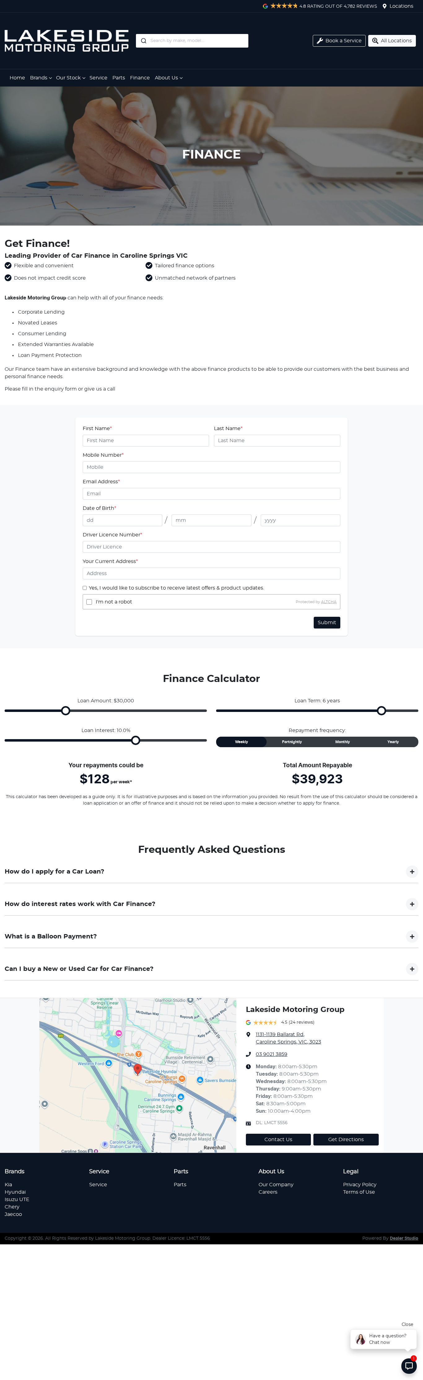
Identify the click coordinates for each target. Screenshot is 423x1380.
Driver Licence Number (112, 534)
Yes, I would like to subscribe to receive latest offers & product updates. (176, 588)
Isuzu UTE (17, 1199)
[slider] (65, 710)
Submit (327, 622)
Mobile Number (103, 455)
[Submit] (143, 41)
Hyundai (15, 1192)
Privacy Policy (360, 1184)
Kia (8, 1184)
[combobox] (216, 41)
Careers (268, 1192)
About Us (166, 77)
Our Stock (68, 77)
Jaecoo (13, 1214)
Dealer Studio (404, 1238)
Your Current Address (110, 561)
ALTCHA (329, 602)
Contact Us (278, 1139)
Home (17, 77)
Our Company (276, 1184)
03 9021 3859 (271, 1054)
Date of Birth (99, 508)
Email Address (101, 481)
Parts (118, 77)
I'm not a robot (114, 601)
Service (98, 77)
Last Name (228, 428)
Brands (38, 77)
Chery (12, 1206)
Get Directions (346, 1139)
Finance (140, 77)
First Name (97, 428)
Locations (401, 6)
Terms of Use (359, 1192)
